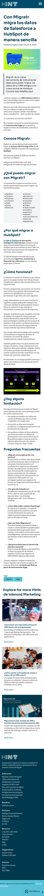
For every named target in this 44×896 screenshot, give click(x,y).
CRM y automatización (10, 779)
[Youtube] (42, 892)
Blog (4, 842)
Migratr (9, 579)
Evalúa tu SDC (7, 853)
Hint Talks (6, 870)
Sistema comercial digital (12, 777)
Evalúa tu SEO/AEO (9, 855)
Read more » (9, 642)
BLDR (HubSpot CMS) (10, 798)
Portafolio (6, 837)
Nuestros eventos (8, 865)
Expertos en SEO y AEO (10, 784)
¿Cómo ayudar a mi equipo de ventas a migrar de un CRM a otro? (20, 674)
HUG (4, 868)
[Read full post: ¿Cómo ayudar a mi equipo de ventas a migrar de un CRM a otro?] (22, 658)
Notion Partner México (10, 816)
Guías (4, 845)
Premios (5, 840)
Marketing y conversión (11, 782)
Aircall (4, 824)
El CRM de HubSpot (11, 241)
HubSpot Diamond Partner (12, 813)
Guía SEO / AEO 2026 (10, 832)
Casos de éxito (7, 834)
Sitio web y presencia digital (13, 787)
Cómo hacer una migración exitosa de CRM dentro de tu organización (20, 626)
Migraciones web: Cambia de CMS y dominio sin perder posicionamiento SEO (21, 722)
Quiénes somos (8, 805)
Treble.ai (5, 821)
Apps (18, 579)
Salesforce (33, 149)
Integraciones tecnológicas (12, 792)
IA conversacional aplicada (12, 795)
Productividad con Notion (11, 790)
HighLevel (6, 819)
